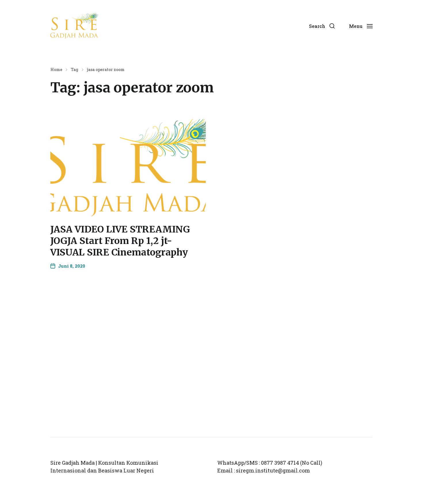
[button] (322, 26)
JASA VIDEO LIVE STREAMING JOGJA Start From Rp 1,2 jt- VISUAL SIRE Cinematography (120, 241)
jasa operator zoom (106, 70)
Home (56, 70)
